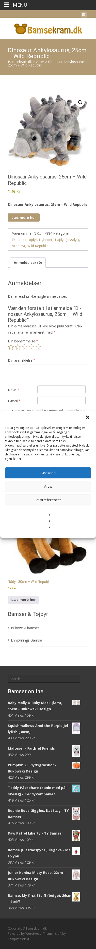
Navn (13, 389)
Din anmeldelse (21, 360)
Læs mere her (24, 217)
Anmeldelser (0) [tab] (28, 262)
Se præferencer (48, 499)
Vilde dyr (18, 245)
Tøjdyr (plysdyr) (66, 239)
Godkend (48, 472)
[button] (88, 418)
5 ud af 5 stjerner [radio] (38, 347)
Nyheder (45, 239)
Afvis (48, 486)
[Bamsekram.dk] (48, 27)
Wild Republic (37, 245)
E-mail (14, 401)
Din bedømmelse (23, 341)
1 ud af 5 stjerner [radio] (11, 347)
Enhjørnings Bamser (27, 640)
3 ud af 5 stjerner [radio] (25, 347)
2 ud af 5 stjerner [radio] (18, 347)
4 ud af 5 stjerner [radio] (31, 347)
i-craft (57, 934)
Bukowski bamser (25, 628)
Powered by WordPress (25, 934)
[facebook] (84, 15)
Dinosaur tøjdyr (24, 239)
